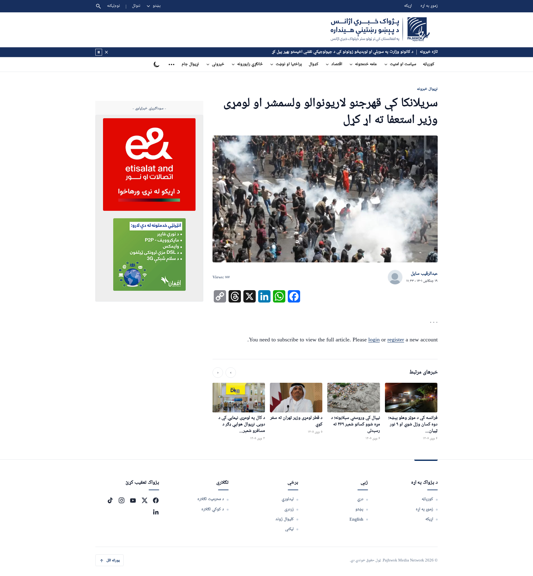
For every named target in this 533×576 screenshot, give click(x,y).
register (395, 339)
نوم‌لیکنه (113, 6)
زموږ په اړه (429, 6)
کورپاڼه (428, 64)
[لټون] (98, 6)
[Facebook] (155, 500)
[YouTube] (133, 500)
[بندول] (106, 52)
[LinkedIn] (155, 511)
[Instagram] (121, 500)
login (374, 339)
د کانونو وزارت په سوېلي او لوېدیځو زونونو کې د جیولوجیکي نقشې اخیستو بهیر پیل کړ (342, 52)
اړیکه (408, 6)
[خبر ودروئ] (98, 52)
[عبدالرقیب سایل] (395, 277)
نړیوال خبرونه (427, 88)
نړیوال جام (190, 64)
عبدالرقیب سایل (424, 273)
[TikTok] (110, 500)
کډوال (313, 64)
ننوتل (136, 6)
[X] (144, 500)
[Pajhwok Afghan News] (380, 29)
